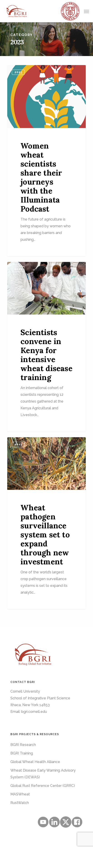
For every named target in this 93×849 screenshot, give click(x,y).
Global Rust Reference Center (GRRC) (42, 786)
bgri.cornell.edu (34, 711)
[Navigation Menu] (86, 11)
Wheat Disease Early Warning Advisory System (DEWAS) (43, 773)
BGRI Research (23, 745)
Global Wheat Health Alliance (35, 762)
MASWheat (20, 794)
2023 (18, 72)
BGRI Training (21, 753)
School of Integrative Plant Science (40, 698)
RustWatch (19, 803)
